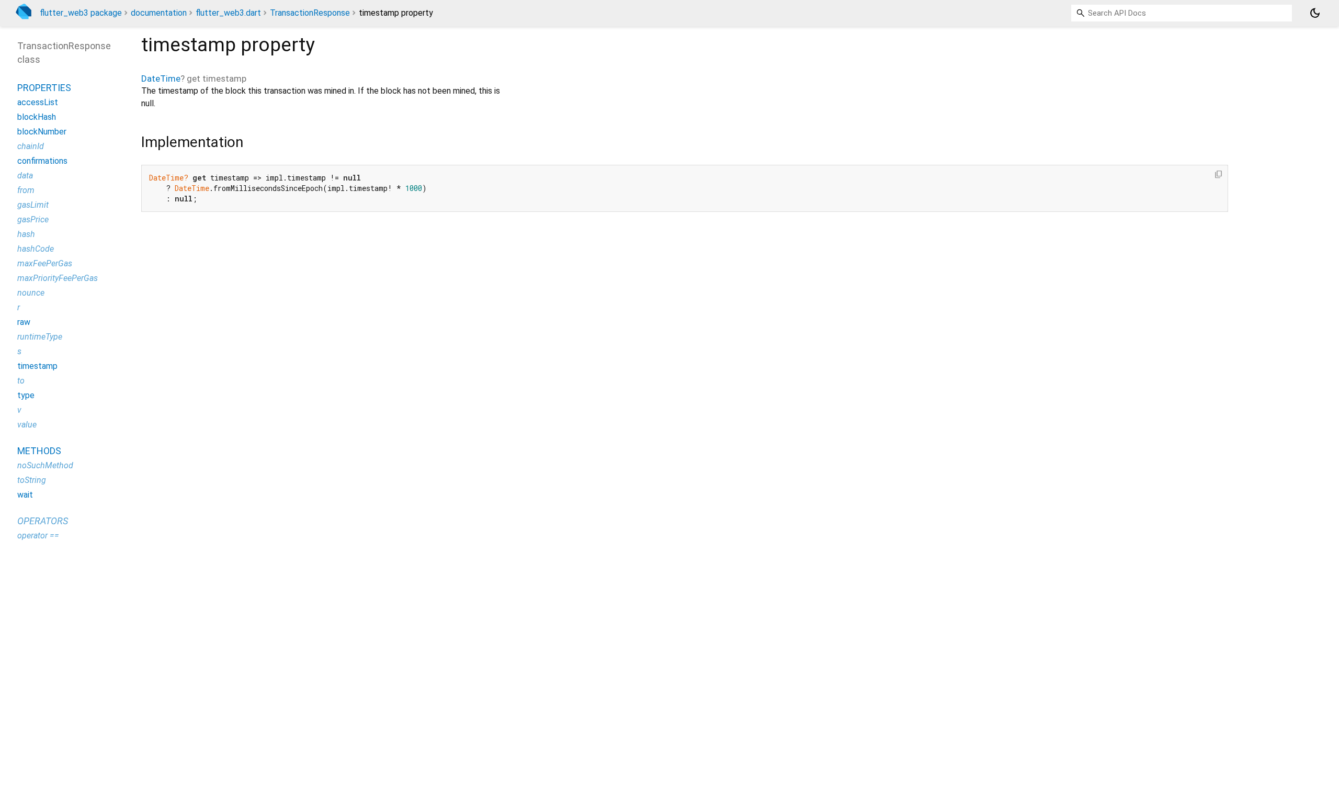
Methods (39, 450)
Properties (44, 87)
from (26, 190)
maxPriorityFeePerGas (57, 278)
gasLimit (33, 205)
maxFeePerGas (44, 263)
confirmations (42, 161)
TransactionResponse (310, 13)
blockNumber (41, 132)
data (25, 176)
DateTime (160, 78)
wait (25, 495)
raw (23, 322)
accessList (37, 102)
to (21, 381)
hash (26, 234)
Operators (42, 520)
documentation (159, 13)
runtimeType (39, 337)
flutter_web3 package (81, 13)
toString (31, 480)
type (26, 395)
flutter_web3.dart (228, 13)
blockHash (36, 117)
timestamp (37, 366)
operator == (38, 535)
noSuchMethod (45, 465)
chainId (30, 146)
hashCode (35, 249)
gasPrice (33, 219)
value (27, 425)
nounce (30, 293)
